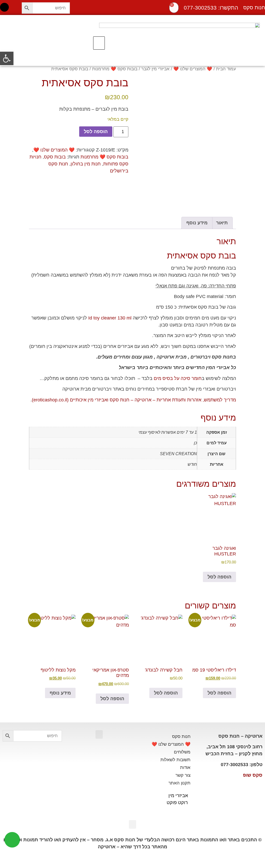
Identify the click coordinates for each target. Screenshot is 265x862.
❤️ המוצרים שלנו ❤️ (192, 68)
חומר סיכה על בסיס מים (178, 378)
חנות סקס (181, 736)
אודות (185, 767)
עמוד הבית (226, 68)
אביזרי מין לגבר (155, 68)
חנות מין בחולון (86, 163)
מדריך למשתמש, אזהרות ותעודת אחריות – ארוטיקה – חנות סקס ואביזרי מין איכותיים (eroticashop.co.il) (134, 399)
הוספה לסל (96, 131)
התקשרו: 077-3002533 (211, 8)
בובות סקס (55, 156)
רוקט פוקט (177, 802)
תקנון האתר (179, 783)
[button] (99, 43)
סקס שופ (252, 775)
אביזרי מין (178, 795)
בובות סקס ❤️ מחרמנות (114, 68)
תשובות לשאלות (175, 759)
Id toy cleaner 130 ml (109, 318)
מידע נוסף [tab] (197, 222)
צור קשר (182, 775)
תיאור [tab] (222, 222)
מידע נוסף (60, 693)
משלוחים (182, 752)
